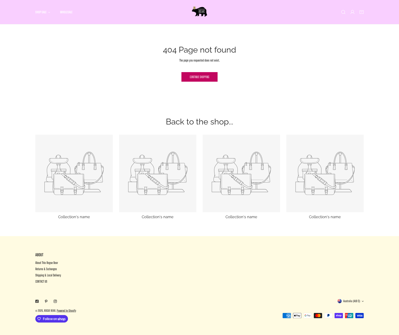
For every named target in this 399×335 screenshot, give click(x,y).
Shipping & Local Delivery (48, 275)
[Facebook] (37, 301)
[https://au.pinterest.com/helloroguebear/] (46, 301)
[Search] (343, 12)
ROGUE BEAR (49, 310)
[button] (361, 12)
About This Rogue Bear (46, 263)
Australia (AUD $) (351, 301)
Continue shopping (199, 77)
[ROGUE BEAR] (199, 12)
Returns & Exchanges (46, 269)
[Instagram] (55, 301)
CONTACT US (41, 281)
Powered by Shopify (66, 310)
